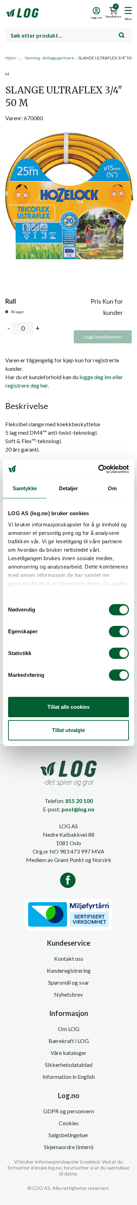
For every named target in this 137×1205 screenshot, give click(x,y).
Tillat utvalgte (68, 730)
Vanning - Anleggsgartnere (49, 57)
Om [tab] (112, 488)
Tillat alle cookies (68, 707)
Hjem (10, 57)
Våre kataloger (68, 1052)
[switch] (119, 631)
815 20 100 (79, 800)
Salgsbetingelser (68, 1135)
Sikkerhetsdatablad (68, 1064)
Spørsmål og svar (68, 982)
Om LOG (68, 1028)
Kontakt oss (68, 958)
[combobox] (68, 35)
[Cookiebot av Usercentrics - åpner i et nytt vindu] (98, 469)
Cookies (69, 1123)
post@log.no (77, 809)
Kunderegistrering (69, 970)
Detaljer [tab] (68, 488)
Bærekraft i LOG (68, 1040)
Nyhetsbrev (68, 994)
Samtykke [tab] (25, 488)
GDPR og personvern (68, 1111)
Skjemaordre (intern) (68, 1147)
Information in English (69, 1076)
